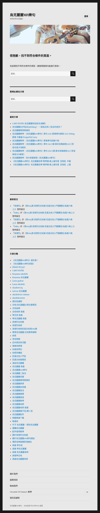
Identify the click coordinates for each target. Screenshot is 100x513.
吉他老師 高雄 (18, 311)
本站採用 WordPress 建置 (33, 506)
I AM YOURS (18, 270)
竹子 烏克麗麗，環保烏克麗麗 (25, 424)
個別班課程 (17, 301)
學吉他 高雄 (17, 315)
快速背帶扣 (17, 349)
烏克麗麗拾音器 (19, 387)
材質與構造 (17, 353)
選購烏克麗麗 (18, 428)
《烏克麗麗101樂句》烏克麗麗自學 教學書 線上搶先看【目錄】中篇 (41, 161)
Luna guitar (18, 281)
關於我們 (14, 474)
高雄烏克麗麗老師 (20, 459)
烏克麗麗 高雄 (18, 366)
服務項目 (14, 480)
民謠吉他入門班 (19, 356)
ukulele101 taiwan (20, 294)
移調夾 (15, 421)
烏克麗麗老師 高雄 (20, 407)
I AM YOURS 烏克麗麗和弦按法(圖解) (29, 123)
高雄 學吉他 (17, 445)
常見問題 (16, 339)
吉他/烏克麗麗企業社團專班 (24, 305)
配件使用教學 (18, 431)
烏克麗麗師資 (18, 383)
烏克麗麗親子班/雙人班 (22, 411)
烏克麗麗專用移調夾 (21, 130)
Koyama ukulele (20, 274)
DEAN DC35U (18, 267)
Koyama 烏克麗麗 (20, 277)
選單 (86, 16)
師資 (14, 335)
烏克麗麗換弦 (18, 397)
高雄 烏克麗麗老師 (20, 452)
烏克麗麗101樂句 (22, 15)
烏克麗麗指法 (18, 390)
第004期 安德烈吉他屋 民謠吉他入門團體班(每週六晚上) (49, 212)
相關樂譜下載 (18, 418)
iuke (16, 212)
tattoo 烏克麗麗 (19, 291)
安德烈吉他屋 (18, 322)
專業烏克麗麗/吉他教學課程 (24, 332)
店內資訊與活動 (19, 342)
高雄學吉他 (17, 455)
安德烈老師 (17, 325)
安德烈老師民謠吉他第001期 (24, 329)
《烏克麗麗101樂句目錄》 (23, 263)
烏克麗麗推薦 (18, 394)
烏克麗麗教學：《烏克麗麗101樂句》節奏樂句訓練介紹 (35, 140)
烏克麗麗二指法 (19, 373)
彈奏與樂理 (17, 346)
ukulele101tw (18, 298)
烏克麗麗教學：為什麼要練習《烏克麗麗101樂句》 (34, 157)
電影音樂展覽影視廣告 (22, 442)
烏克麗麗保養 (18, 376)
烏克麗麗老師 (18, 404)
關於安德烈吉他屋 (20, 435)
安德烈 (17, 206)
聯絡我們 (14, 486)
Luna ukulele (18, 284)
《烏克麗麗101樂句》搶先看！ (25, 260)
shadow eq (17, 287)
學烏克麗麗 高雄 (19, 318)
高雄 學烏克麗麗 (19, 448)
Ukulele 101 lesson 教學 (21, 492)
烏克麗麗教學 (18, 400)
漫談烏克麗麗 (18, 363)
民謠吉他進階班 (19, 359)
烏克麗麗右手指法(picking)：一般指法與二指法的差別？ (37, 127)
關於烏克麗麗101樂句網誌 (23, 438)
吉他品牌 (16, 308)
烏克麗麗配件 (18, 414)
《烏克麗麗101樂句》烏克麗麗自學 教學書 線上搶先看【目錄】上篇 (41, 164)
